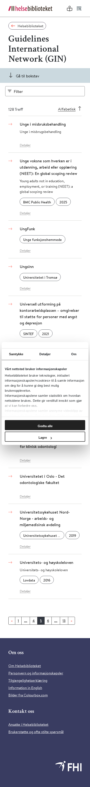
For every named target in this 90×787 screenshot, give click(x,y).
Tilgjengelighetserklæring (27, 680)
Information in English (25, 687)
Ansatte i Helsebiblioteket (28, 724)
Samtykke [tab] (16, 354)
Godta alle (45, 426)
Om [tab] (73, 354)
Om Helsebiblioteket (24, 665)
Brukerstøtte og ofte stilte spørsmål (36, 731)
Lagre (43, 437)
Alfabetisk (67, 109)
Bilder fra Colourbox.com (28, 695)
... (25, 620)
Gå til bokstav (27, 75)
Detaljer (25, 145)
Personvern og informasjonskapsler (35, 673)
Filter (18, 91)
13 (64, 620)
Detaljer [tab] (45, 354)
